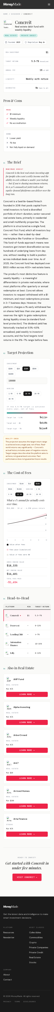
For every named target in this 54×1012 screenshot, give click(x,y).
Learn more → (26, 694)
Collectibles (35, 932)
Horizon (10, 389)
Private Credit (36, 952)
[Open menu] (49, 4)
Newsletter (8, 937)
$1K (18, 369)
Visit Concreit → (27, 877)
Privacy (7, 1002)
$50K (34, 369)
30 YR (11, 399)
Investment (12, 364)
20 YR (36, 394)
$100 (10, 369)
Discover (15, 14)
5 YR (19, 394)
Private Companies (38, 947)
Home (5, 14)
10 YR (27, 394)
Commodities (36, 937)
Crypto (33, 942)
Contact (7, 979)
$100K (11, 374)
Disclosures (29, 1002)
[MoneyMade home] (12, 4)
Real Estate (35, 957)
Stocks (32, 962)
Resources (8, 932)
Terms (17, 1002)
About (6, 974)
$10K (26, 369)
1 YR (10, 394)
